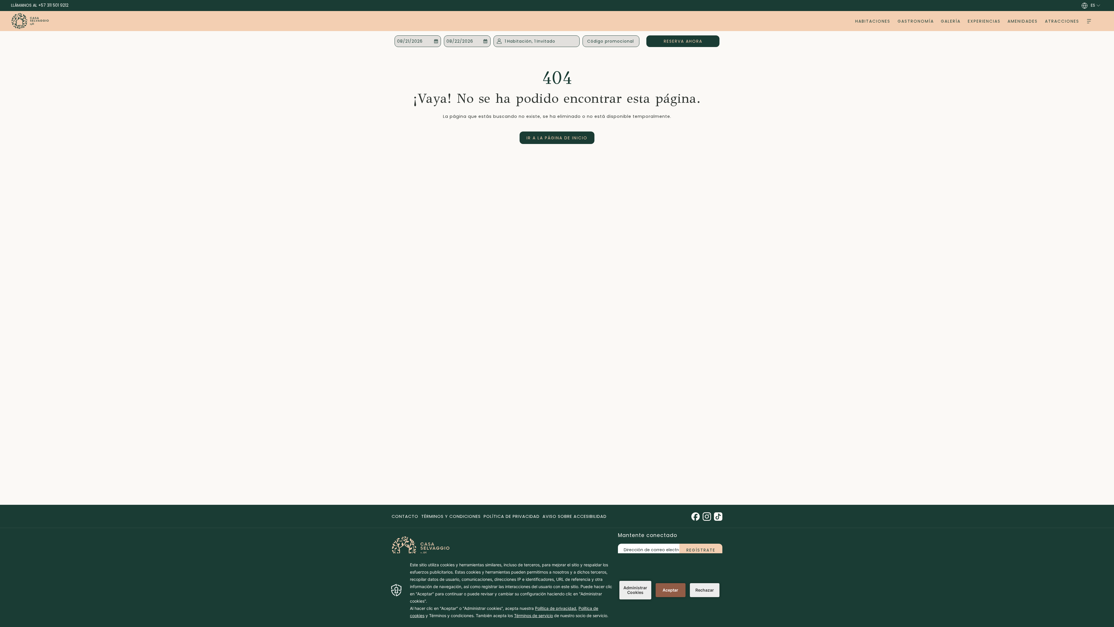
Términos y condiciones (451, 516)
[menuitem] (873, 21)
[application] (557, 590)
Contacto (405, 516)
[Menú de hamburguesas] (1089, 21)
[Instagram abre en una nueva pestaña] (707, 516)
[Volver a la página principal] (30, 21)
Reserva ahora (691, 41)
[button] (418, 41)
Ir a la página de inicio (557, 138)
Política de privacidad (512, 516)
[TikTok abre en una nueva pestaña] (718, 516)
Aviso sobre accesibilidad (574, 516)
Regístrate (700, 550)
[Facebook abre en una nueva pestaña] (695, 516)
